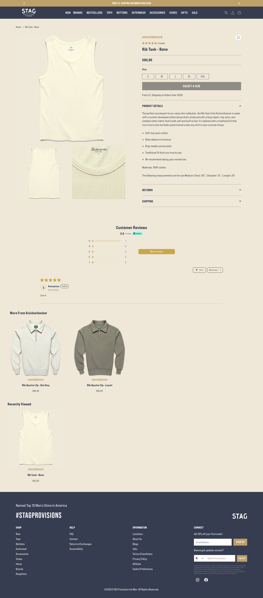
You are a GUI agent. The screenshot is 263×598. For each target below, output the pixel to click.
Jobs (135, 548)
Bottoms (20, 544)
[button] (239, 3)
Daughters (21, 573)
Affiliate (137, 564)
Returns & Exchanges (81, 544)
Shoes (19, 559)
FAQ (71, 534)
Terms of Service (231, 573)
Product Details (152, 106)
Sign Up (240, 541)
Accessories (22, 553)
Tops (18, 539)
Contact (74, 539)
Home (18, 27)
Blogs (135, 544)
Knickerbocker (152, 37)
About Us (137, 539)
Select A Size (191, 86)
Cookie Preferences (143, 569)
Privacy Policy (140, 559)
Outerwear (21, 548)
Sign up (242, 558)
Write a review (156, 251)
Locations (138, 534)
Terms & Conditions (143, 553)
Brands (19, 569)
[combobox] (199, 558)
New (18, 534)
